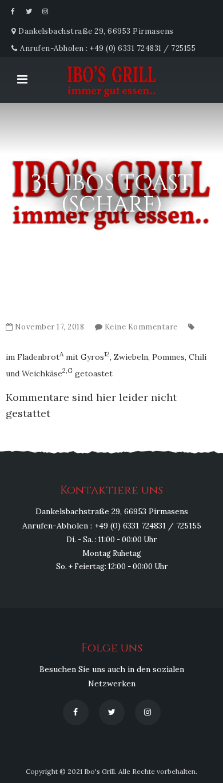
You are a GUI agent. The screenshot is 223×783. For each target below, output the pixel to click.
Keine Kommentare (141, 327)
